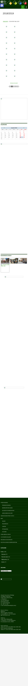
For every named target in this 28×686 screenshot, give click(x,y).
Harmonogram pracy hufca (7, 515)
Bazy (2, 518)
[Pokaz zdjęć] (14, 83)
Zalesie (3, 521)
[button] (2, 5)
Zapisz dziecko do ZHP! (7, 513)
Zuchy (2, 562)
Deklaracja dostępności (6, 539)
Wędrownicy (4, 559)
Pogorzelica (5, 523)
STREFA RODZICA (4, 502)
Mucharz (4, 531)
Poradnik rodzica (6, 505)
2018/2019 (5, 21)
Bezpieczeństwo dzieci (7, 507)
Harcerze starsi (4, 556)
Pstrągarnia (5, 529)
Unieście (4, 526)
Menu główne (26, 7)
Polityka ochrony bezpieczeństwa (9, 542)
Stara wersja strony (6, 534)
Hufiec (2, 551)
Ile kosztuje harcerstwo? (8, 510)
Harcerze (3, 554)
